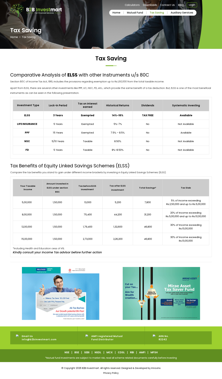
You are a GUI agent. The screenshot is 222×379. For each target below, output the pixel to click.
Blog (180, 5)
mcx (109, 352)
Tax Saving (157, 12)
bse (76, 352)
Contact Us (167, 5)
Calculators (132, 5)
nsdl (98, 352)
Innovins (156, 368)
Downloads (150, 5)
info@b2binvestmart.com (39, 339)
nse (67, 352)
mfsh (154, 352)
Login (192, 5)
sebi (86, 352)
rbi (132, 352)
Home (116, 12)
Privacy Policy (111, 373)
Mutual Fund (135, 12)
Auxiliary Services (182, 12)
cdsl (121, 352)
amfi (142, 352)
